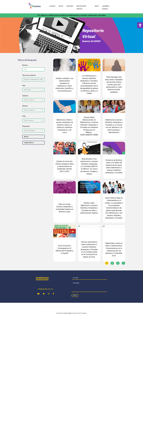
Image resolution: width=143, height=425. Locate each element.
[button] (140, 25)
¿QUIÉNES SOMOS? (105, 7)
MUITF (61, 6)
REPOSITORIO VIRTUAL (81, 7)
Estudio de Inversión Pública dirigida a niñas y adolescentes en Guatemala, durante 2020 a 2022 (65, 166)
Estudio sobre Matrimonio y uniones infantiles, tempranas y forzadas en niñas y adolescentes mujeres (89, 208)
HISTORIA (69, 6)
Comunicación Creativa (77, 313)
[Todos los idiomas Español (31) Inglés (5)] (33, 110)
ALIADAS (52, 6)
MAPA (97, 6)
